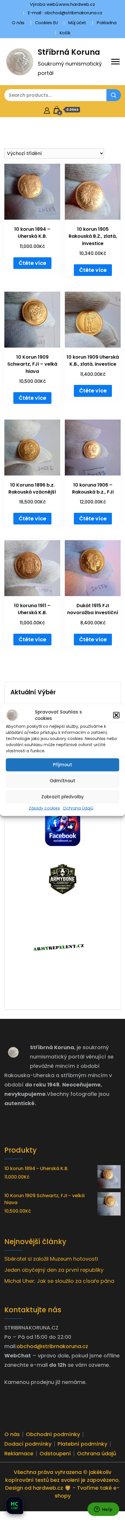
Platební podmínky (82, 1443)
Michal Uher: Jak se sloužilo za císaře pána (59, 1281)
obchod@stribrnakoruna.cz (52, 1346)
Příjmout (62, 765)
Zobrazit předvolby (62, 797)
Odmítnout (62, 781)
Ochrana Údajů (78, 808)
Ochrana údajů (96, 1453)
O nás (18, 23)
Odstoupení (55, 1453)
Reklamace (18, 1453)
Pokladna (107, 23)
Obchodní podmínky (53, 1434)
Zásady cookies (44, 808)
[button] (116, 715)
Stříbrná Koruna (69, 52)
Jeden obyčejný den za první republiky (53, 1270)
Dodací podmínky (27, 1443)
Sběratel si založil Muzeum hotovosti (51, 1258)
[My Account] (47, 109)
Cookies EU (46, 23)
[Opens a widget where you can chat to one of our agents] (103, 1510)
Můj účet (77, 23)
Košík (65, 33)
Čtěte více (32, 263)
